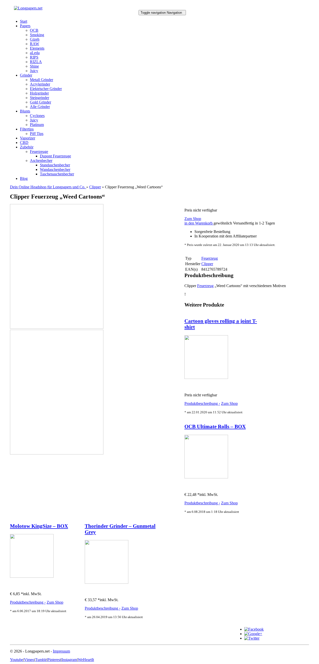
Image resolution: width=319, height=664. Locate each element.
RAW (34, 44)
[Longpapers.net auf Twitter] (251, 638)
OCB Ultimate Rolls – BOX (215, 426)
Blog (24, 178)
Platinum (37, 124)
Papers (25, 26)
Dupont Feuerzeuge (55, 156)
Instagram (69, 660)
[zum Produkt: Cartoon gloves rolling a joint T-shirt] (206, 377)
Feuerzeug (205, 286)
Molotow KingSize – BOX (39, 526)
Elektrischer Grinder (46, 89)
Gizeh (34, 39)
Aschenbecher (41, 160)
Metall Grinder (41, 80)
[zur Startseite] (28, 8)
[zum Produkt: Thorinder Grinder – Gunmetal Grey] (106, 582)
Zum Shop (192, 219)
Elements (37, 48)
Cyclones (37, 115)
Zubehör (26, 147)
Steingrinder (39, 98)
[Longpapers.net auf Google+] (253, 634)
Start (23, 21)
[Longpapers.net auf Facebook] (254, 629)
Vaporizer (27, 138)
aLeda (35, 53)
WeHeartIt (86, 660)
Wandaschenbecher (55, 169)
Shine (34, 66)
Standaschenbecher (55, 165)
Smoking (37, 35)
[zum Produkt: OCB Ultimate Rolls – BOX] (206, 477)
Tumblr (41, 660)
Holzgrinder (39, 93)
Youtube (16, 660)
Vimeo (29, 660)
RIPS (34, 57)
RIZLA (36, 62)
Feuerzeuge (39, 151)
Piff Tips (36, 133)
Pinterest (54, 660)
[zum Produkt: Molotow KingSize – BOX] (32, 576)
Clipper (95, 187)
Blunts (25, 111)
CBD (24, 142)
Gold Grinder (40, 102)
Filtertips (27, 129)
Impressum (61, 651)
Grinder (26, 75)
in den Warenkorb (199, 223)
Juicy (34, 71)
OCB (34, 30)
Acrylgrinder (40, 84)
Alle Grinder (40, 107)
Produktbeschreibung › (202, 403)
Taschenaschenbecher (57, 174)
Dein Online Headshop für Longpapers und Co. (48, 187)
